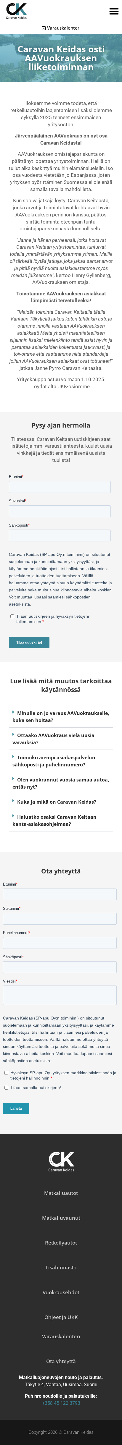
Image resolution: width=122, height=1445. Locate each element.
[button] (113, 11)
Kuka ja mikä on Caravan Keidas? (56, 802)
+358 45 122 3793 (61, 1403)
